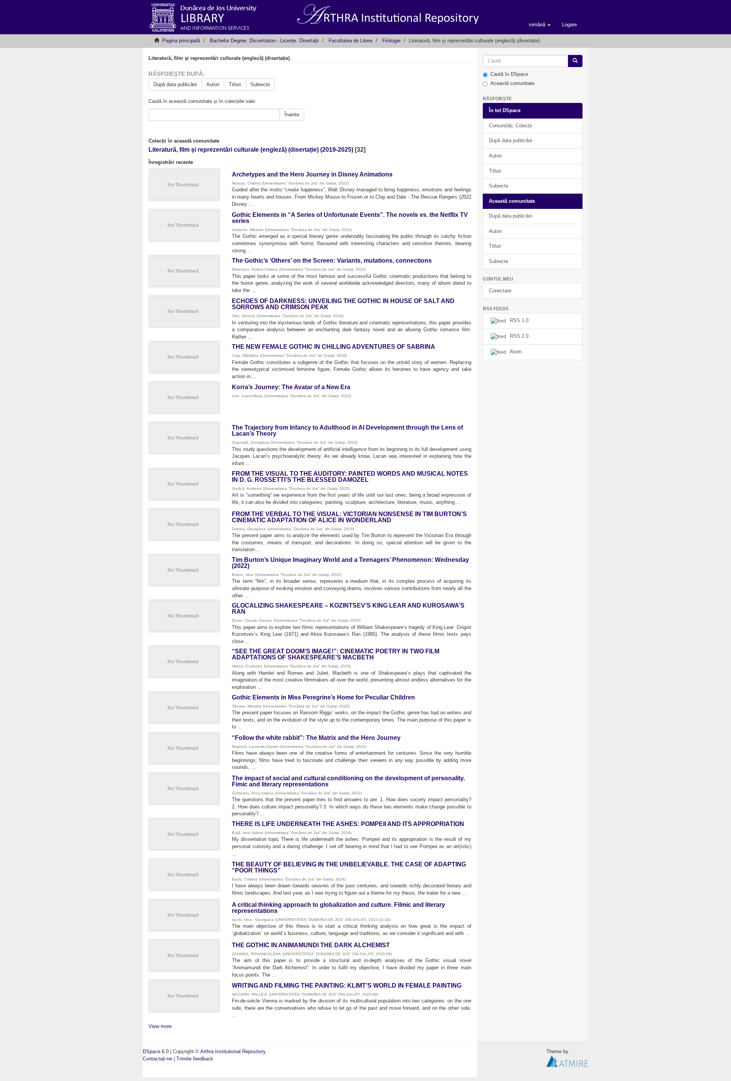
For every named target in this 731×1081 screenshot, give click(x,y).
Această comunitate (512, 83)
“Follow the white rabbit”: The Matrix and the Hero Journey (316, 738)
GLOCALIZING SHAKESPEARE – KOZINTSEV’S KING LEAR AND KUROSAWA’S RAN (348, 608)
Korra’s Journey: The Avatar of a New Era (291, 387)
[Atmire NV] (567, 1060)
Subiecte (260, 84)
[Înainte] (575, 61)
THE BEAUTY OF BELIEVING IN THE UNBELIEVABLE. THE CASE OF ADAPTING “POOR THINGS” (349, 867)
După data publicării (175, 84)
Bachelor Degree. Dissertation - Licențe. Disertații (264, 40)
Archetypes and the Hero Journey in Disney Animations (312, 174)
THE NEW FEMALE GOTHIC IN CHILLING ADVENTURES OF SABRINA (333, 346)
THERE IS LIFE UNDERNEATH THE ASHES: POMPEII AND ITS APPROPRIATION (348, 824)
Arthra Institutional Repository (233, 1051)
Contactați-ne (157, 1059)
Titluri (235, 84)
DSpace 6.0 (156, 1051)
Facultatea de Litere (350, 40)
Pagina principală (181, 40)
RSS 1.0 (519, 320)
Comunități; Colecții (510, 125)
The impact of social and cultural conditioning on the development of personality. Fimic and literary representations (348, 781)
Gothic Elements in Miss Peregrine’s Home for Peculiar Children (323, 697)
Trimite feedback (194, 1059)
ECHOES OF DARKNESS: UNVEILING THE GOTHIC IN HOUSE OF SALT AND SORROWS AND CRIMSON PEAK (343, 304)
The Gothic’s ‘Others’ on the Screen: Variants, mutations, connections (332, 260)
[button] (539, 24)
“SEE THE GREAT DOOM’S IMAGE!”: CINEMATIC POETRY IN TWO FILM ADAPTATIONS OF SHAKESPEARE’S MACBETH (335, 654)
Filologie (391, 40)
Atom (516, 351)
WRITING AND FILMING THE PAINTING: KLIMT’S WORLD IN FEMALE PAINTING (346, 985)
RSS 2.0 (519, 336)
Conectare (500, 291)
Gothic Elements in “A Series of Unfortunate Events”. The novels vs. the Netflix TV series (350, 218)
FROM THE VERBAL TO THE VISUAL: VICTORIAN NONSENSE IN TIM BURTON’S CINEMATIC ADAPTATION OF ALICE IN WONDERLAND (349, 517)
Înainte (291, 114)
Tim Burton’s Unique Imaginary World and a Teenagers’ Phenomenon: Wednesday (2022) (350, 563)
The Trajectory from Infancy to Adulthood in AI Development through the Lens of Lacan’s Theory (347, 430)
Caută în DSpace (509, 74)
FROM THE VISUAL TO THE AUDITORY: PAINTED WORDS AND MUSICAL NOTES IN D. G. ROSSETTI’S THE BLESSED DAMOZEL (350, 476)
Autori (212, 84)
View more (160, 1026)
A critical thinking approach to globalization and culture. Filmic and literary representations (338, 907)
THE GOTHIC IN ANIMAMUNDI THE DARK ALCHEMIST (311, 945)
